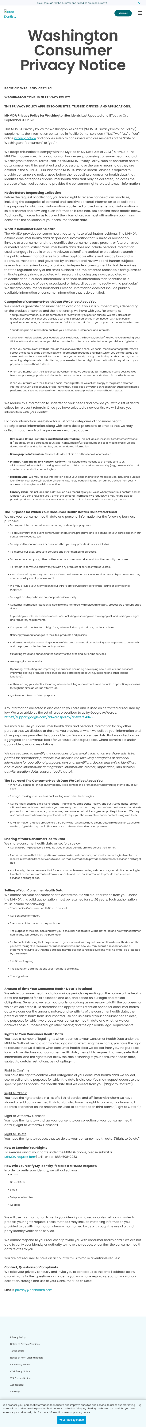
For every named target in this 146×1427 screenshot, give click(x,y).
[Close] (140, 1405)
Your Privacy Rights (71, 1420)
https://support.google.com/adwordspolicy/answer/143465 (49, 717)
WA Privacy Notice (20, 1378)
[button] (140, 13)
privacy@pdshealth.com (33, 1290)
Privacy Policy (18, 1337)
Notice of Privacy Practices (25, 1344)
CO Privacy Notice (20, 1371)
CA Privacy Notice (20, 1364)
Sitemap (15, 1391)
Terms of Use (17, 1350)
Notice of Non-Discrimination (26, 1357)
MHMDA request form (20, 1157)
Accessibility (17, 1384)
